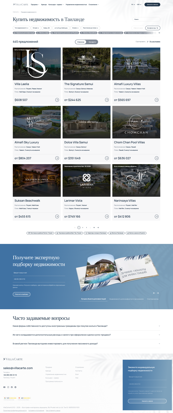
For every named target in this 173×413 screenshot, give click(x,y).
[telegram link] (15, 387)
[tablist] (86, 42)
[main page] (20, 4)
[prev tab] (154, 293)
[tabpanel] (86, 140)
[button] (86, 327)
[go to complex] (57, 100)
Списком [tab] (80, 42)
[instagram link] (8, 387)
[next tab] (158, 293)
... (90, 227)
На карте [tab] (92, 42)
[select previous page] (75, 227)
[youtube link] (4, 387)
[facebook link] (12, 387)
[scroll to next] (159, 33)
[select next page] (98, 227)
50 (94, 227)
